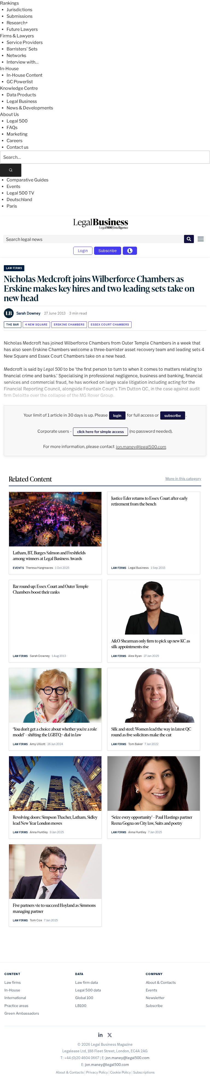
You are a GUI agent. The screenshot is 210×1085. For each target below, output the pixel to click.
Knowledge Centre (19, 88)
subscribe (172, 415)
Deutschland (19, 199)
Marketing (17, 134)
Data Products (21, 94)
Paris (12, 206)
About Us (9, 114)
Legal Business (22, 101)
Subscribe (107, 250)
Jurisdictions (19, 9)
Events (13, 186)
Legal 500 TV (20, 193)
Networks (16, 55)
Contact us (17, 147)
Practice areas (16, 1005)
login (117, 415)
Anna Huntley (39, 832)
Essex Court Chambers (110, 324)
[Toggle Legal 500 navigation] (130, 251)
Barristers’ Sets (22, 49)
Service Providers (25, 42)
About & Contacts (161, 982)
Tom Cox (36, 920)
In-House (9, 68)
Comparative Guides (27, 180)
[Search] (10, 170)
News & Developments (30, 107)
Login (83, 250)
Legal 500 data (88, 990)
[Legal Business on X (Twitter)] (109, 1035)
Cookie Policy (120, 1072)
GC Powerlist (20, 81)
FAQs (12, 127)
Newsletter (155, 998)
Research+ (17, 22)
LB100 (80, 1005)
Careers (14, 140)
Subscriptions (143, 1072)
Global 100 (84, 998)
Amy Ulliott (37, 744)
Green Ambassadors (21, 1013)
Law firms (14, 268)
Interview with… (23, 62)
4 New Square (36, 324)
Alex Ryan (135, 656)
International (15, 998)
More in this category (183, 478)
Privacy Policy (97, 1072)
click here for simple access (100, 431)
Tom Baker (135, 744)
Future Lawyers (22, 29)
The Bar (12, 324)
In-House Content (24, 75)
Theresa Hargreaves (39, 568)
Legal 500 (17, 121)
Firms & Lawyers (17, 35)
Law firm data (86, 982)
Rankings (9, 3)
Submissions (20, 16)
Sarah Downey (28, 313)
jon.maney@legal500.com (141, 446)
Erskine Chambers (69, 324)
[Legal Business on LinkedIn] (100, 1035)
